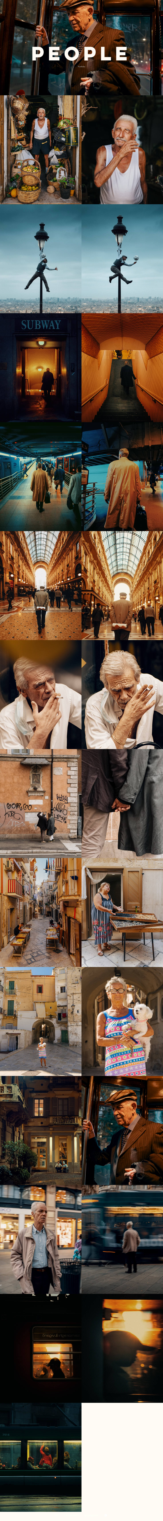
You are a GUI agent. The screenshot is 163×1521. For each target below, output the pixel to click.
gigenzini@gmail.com (91, 1515)
